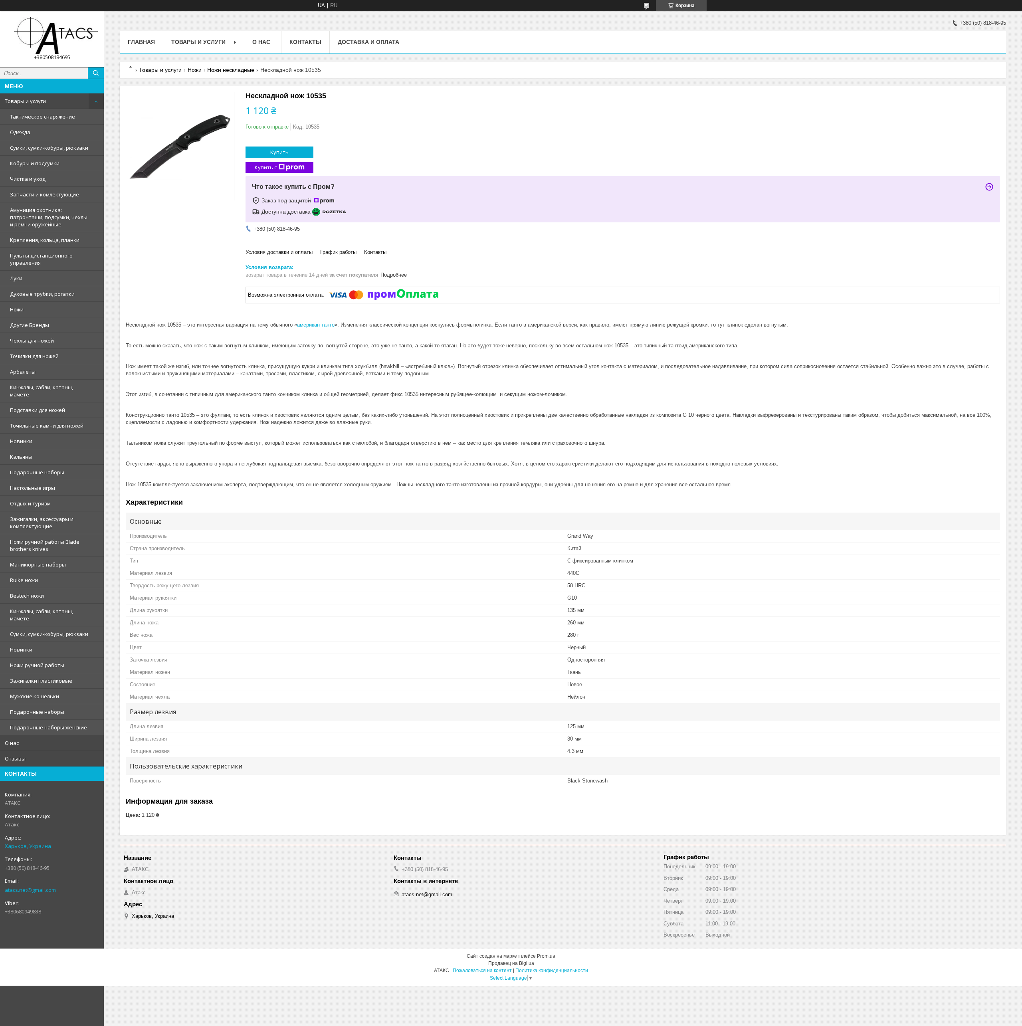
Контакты (305, 42)
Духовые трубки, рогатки (42, 293)
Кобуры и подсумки (34, 163)
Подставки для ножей (37, 410)
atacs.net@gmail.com (30, 889)
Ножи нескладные (230, 70)
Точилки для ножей (34, 356)
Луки (16, 278)
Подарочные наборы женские (48, 727)
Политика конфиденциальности (551, 970)
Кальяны (21, 456)
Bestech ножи (27, 595)
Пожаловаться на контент (482, 970)
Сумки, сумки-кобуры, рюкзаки (49, 147)
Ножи (17, 309)
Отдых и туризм (30, 503)
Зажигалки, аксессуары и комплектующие (41, 522)
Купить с (266, 167)
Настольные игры (32, 487)
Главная (141, 42)
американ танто (316, 325)
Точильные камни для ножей (46, 425)
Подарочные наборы (37, 472)
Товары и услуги (25, 101)
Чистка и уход (28, 178)
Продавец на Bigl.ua (511, 963)
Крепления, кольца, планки (44, 240)
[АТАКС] (52, 35)
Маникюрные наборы (38, 564)
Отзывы (15, 758)
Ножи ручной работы (37, 665)
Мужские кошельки (34, 696)
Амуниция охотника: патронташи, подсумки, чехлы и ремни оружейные (48, 217)
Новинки (21, 441)
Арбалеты (23, 371)
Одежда (20, 132)
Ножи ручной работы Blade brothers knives (44, 545)
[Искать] (96, 73)
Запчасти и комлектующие (44, 194)
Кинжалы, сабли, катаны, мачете (41, 391)
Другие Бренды (29, 325)
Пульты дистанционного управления (41, 259)
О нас (12, 743)
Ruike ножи (24, 580)
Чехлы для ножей (32, 340)
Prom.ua (546, 956)
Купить (279, 152)
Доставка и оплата (368, 42)
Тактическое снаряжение (42, 116)
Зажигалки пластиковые (41, 680)
